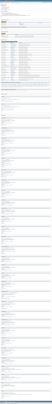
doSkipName (2, 371)
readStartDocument (40, 85)
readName (2, 85)
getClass (9, 90)
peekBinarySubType (35, 83)
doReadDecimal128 (13, 51)
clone (2, 90)
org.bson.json (5, 4)
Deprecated (10, 401)
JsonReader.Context (6, 77)
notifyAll (17, 90)
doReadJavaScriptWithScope (4, 251)
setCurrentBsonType (31, 86)
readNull (8, 85)
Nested (3, 403)
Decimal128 (2, 51)
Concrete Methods (14, 41)
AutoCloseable (5, 9)
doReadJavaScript (13, 58)
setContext (26, 86)
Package (4, 401)
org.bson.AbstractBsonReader (5, 7)
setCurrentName (36, 86)
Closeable (2, 9)
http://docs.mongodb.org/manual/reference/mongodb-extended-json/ (21, 15)
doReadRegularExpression (14, 66)
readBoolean (2, 84)
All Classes (1, 402)
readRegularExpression (24, 85)
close (7, 83)
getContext (12, 77)
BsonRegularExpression (7, 66)
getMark (12, 78)
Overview (1, 401)
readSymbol (2, 86)
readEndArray (42, 84)
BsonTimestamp (6, 72)
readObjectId (14, 85)
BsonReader (8, 9)
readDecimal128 (27, 84)
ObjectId (5, 282)
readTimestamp (10, 86)
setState (40, 86)
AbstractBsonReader (5, 11)
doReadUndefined (13, 73)
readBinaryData (41, 83)
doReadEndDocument (3, 213)
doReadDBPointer (3, 306)
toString (20, 90)
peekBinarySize (31, 83)
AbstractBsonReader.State (4, 28)
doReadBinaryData (13, 46)
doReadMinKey (12, 62)
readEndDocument (47, 84)
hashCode (12, 90)
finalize (7, 90)
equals (4, 90)
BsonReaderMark (3, 78)
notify (15, 90)
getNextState (21, 83)
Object (15, 89)
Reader (5, 35)
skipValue (45, 86)
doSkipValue (12, 76)
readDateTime (10, 84)
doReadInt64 (12, 57)
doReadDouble (12, 52)
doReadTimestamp (13, 72)
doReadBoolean (12, 47)
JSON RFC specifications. (13, 13)
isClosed (27, 83)
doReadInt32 (12, 56)
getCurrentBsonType (11, 83)
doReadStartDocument (13, 68)
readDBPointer (18, 84)
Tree (8, 401)
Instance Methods (8, 41)
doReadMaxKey (12, 61)
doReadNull (2, 278)
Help (14, 401)
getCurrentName (17, 83)
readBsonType (3, 163)
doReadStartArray (13, 67)
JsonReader (2, 35)
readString (45, 85)
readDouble (35, 84)
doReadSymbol (12, 71)
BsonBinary (5, 46)
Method (9, 403)
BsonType (4, 159)
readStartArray (36, 85)
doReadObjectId (3, 286)
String (5, 58)
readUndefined (18, 86)
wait (22, 90)
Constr (7, 403)
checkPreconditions (3, 83)
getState (24, 83)
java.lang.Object (3, 6)
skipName (43, 86)
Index (13, 401)
